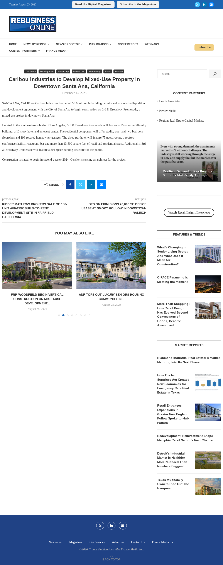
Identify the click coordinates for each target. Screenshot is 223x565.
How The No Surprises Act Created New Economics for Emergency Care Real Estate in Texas (173, 383)
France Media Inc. (163, 542)
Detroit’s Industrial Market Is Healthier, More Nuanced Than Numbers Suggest (172, 460)
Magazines (75, 542)
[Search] (215, 74)
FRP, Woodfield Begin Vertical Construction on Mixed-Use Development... (37, 299)
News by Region (35, 44)
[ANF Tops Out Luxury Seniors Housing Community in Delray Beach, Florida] (111, 265)
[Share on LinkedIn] (91, 184)
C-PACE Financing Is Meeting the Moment (172, 279)
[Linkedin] (204, 4)
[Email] (211, 4)
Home (13, 44)
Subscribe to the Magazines (138, 4)
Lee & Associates (169, 101)
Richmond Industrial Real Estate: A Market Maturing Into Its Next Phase (188, 360)
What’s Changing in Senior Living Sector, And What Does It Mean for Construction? (172, 256)
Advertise (118, 542)
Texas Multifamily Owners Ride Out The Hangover (173, 484)
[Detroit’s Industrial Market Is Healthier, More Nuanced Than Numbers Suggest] (208, 460)
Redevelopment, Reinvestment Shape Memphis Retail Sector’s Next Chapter (185, 438)
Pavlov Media (167, 110)
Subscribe (204, 47)
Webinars (152, 44)
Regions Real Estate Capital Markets (181, 120)
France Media (56, 50)
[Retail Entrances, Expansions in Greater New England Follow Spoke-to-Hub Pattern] (208, 412)
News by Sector (68, 44)
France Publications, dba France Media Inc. (116, 549)
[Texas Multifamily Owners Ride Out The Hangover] (208, 486)
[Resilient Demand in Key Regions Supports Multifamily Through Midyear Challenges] (189, 160)
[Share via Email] (101, 184)
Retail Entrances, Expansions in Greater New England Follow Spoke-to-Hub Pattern (173, 414)
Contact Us (138, 542)
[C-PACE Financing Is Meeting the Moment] (208, 284)
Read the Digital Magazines (93, 4)
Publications (98, 44)
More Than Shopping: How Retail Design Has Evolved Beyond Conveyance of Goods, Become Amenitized (173, 314)
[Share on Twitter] (80, 184)
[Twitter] (197, 4)
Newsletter (55, 542)
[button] (8, 279)
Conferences (128, 44)
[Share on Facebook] (70, 184)
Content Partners (23, 50)
